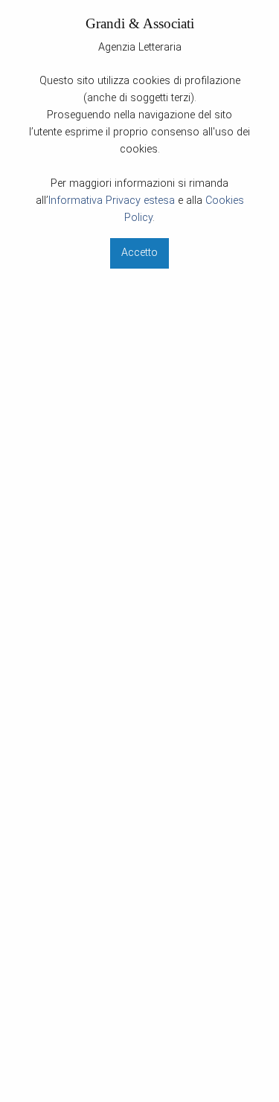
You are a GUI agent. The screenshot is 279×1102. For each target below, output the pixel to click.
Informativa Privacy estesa (111, 200)
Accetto (139, 252)
